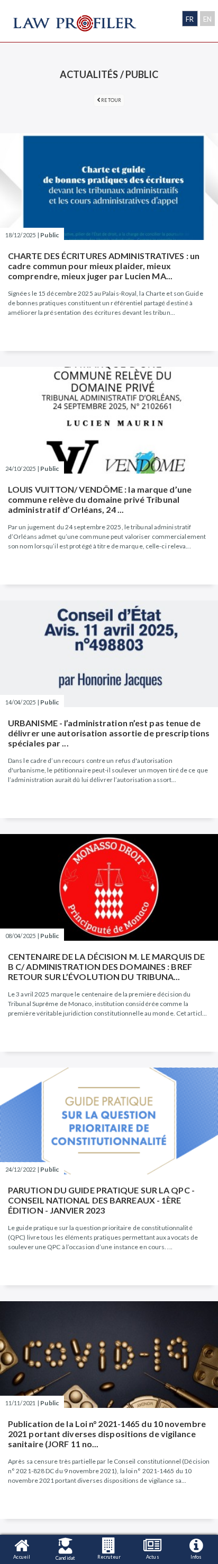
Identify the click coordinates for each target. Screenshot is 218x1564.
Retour (110, 100)
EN (207, 19)
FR (190, 19)
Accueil (21, 1557)
